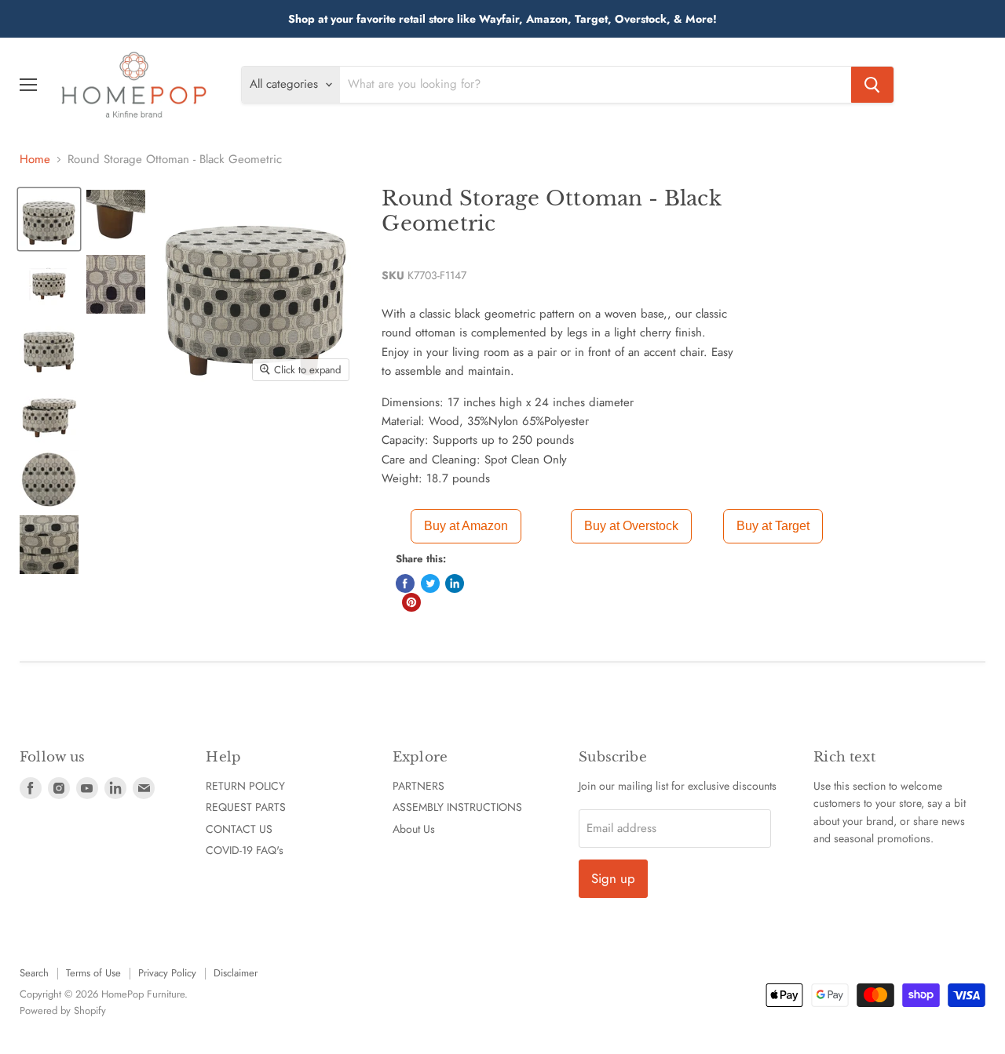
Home (35, 159)
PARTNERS (418, 786)
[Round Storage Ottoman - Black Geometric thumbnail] (49, 219)
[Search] (872, 85)
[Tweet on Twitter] (430, 583)
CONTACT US (239, 829)
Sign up (613, 878)
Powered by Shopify (63, 1010)
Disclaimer (236, 972)
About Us (414, 829)
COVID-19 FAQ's (244, 850)
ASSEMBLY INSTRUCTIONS (457, 807)
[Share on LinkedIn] (454, 583)
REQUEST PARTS (246, 807)
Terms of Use (93, 972)
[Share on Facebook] (405, 583)
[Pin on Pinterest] (411, 602)
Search (34, 972)
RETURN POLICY (245, 786)
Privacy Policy (167, 972)
